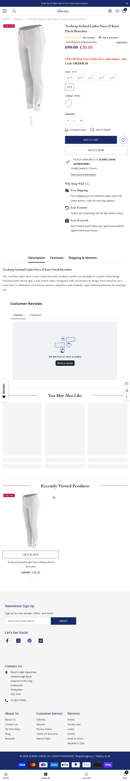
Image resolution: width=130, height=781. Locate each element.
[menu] (5, 11)
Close (127, 3)
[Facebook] (7, 640)
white (30, 579)
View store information (83, 174)
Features (56, 258)
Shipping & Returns (83, 258)
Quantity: (70, 114)
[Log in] (110, 11)
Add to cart (91, 139)
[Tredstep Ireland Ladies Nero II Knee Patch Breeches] (31, 521)
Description (36, 258)
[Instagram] (18, 640)
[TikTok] (40, 640)
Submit (63, 621)
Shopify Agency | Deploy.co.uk (92, 756)
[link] (22, 460)
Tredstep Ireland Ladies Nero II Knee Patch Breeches (30, 564)
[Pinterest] (29, 640)
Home (6, 19)
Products (18, 19)
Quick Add (30, 554)
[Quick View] (54, 498)
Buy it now (96, 150)
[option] (65, 3)
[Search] (14, 11)
